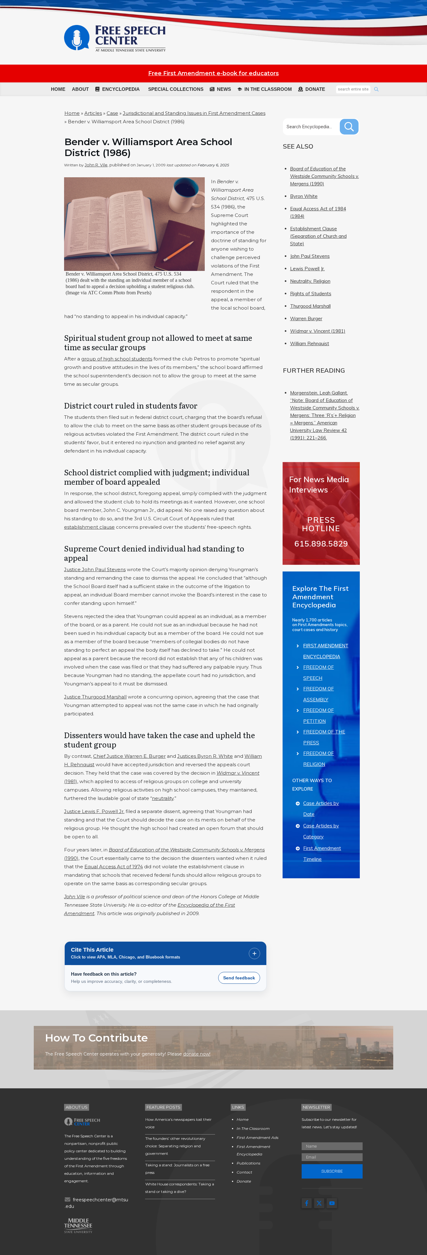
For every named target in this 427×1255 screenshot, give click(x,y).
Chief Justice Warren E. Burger (129, 756)
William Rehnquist (309, 343)
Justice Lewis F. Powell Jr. (94, 811)
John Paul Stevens (310, 256)
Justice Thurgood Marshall (95, 697)
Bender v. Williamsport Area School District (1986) (148, 147)
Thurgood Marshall (310, 306)
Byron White (304, 196)
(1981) (317, 331)
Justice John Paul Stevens (95, 569)
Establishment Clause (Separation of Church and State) (318, 236)
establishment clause (89, 527)
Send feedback (239, 977)
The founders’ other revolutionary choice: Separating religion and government (175, 1146)
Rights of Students (310, 294)
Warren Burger (306, 318)
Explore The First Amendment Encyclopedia (320, 596)
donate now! (196, 1054)
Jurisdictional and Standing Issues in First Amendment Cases (194, 113)
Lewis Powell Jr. (307, 269)
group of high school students (116, 359)
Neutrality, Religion (310, 281)
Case (112, 113)
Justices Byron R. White (205, 756)
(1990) (324, 176)
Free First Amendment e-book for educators (213, 73)
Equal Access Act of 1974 (113, 867)
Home (72, 113)
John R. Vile (96, 164)
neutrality (162, 798)
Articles (93, 113)
